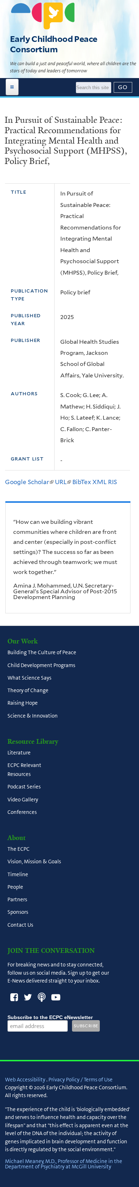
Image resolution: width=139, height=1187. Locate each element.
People (15, 887)
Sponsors (17, 912)
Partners (17, 899)
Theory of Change (27, 690)
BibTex (81, 482)
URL (63, 482)
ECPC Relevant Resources (24, 770)
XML (99, 482)
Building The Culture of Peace (41, 652)
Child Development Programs (41, 665)
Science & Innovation (32, 715)
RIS (112, 482)
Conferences (22, 812)
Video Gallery (22, 799)
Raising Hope (22, 703)
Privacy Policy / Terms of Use (80, 1079)
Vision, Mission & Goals (34, 861)
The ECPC (18, 849)
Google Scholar (29, 482)
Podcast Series (24, 787)
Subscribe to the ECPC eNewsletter (50, 1017)
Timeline (17, 874)
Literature (19, 752)
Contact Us (20, 924)
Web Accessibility (25, 1079)
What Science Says (29, 677)
